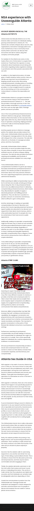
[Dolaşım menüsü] (31, 5)
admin (3, 24)
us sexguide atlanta (25, 105)
